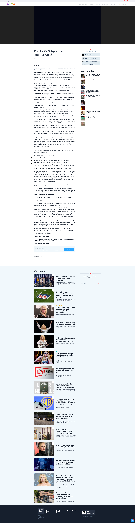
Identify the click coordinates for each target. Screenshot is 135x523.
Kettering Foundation (85, 519)
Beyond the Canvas (83, 4)
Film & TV (112, 4)
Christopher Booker (39, 58)
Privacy (57, 512)
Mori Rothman (48, 58)
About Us (58, 510)
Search (124, 4)
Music (97, 4)
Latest (47, 510)
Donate (118, 4)
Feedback (58, 511)
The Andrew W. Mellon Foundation (87, 516)
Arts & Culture (104, 4)
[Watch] (44, 280)
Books (91, 4)
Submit (99, 283)
